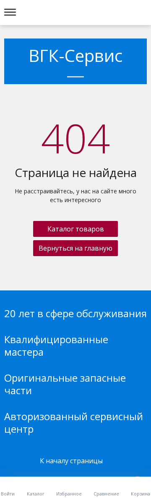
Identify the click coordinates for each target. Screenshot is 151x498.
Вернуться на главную (75, 248)
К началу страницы (72, 460)
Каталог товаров (75, 229)
